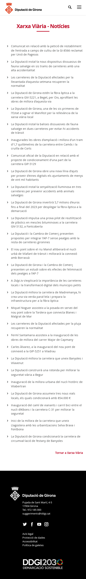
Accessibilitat (30, 541)
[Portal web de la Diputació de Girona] (33, 492)
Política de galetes (33, 545)
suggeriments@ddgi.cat (36, 513)
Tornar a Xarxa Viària (69, 453)
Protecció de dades (33, 537)
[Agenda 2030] (43, 564)
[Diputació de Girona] (24, 8)
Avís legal (27, 534)
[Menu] (80, 8)
